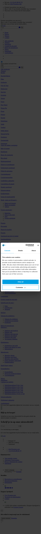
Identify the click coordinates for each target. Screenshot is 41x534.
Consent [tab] (7, 250)
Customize (19, 287)
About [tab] (34, 250)
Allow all (20, 282)
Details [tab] (20, 250)
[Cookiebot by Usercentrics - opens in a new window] (26, 245)
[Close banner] (38, 245)
